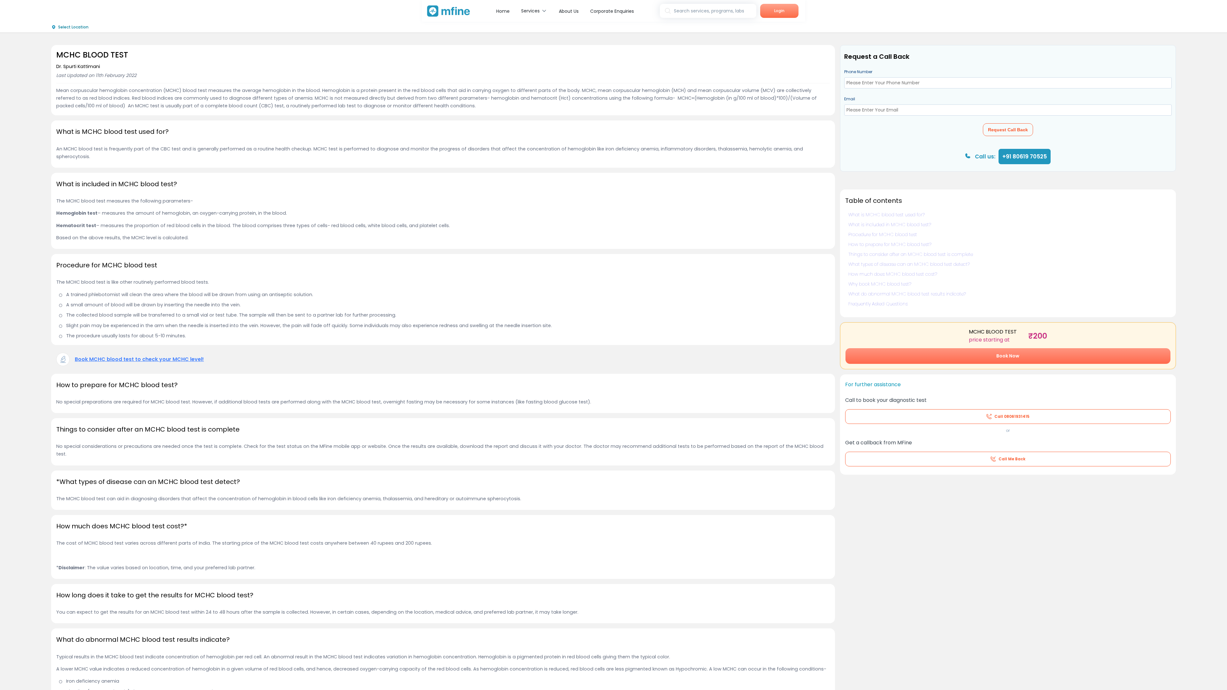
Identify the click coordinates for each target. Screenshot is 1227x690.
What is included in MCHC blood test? (889, 224)
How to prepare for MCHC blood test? (889, 244)
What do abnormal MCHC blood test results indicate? (907, 294)
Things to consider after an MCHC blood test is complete (910, 254)
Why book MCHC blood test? (879, 284)
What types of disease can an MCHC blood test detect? (909, 264)
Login (779, 10)
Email (849, 99)
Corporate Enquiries (612, 11)
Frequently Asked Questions (878, 304)
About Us (569, 11)
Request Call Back (1008, 129)
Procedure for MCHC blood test (882, 234)
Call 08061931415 (1012, 416)
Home (503, 11)
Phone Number (858, 71)
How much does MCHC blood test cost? (892, 274)
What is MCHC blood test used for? (886, 214)
